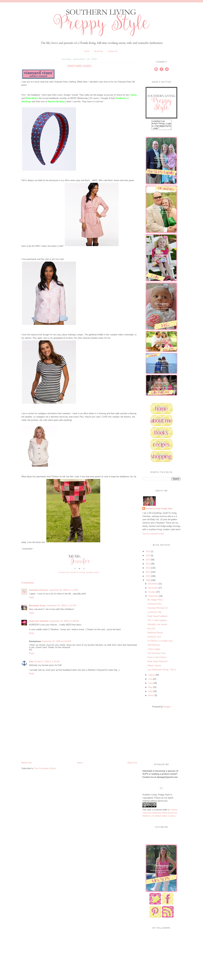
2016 (148, 551)
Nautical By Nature (57, 101)
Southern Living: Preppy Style (159, 508)
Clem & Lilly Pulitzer (156, 657)
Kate (31, 661)
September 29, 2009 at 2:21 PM (61, 605)
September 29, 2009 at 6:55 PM (56, 641)
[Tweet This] (79, 570)
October (152, 592)
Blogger (167, 706)
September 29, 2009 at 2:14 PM (63, 590)
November (153, 588)
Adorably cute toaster (157, 624)
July (150, 679)
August (151, 675)
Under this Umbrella (39, 621)
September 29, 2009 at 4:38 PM (64, 621)
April (150, 691)
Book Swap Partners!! (157, 661)
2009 (148, 580)
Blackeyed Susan (37, 605)
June (150, 683)
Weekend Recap (155, 632)
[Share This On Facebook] (75, 570)
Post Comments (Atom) (45, 768)
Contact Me (113, 51)
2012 (148, 568)
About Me (98, 51)
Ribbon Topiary (154, 665)
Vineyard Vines (154, 604)
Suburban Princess (38, 590)
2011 (148, 572)
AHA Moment (153, 645)
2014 (148, 559)
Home (86, 51)
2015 (148, 555)
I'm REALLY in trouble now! (160, 641)
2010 (148, 576)
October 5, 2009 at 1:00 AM (47, 661)
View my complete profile (153, 534)
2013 (148, 564)
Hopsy (134, 95)
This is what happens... (158, 620)
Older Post (132, 762)
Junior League (153, 649)
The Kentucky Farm (156, 653)
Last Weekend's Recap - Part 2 (161, 669)
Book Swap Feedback (157, 616)
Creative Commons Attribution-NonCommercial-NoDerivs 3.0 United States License (159, 812)
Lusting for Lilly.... (155, 612)
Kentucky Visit (154, 637)
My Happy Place (155, 599)
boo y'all (151, 628)
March (151, 695)
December (153, 584)
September (153, 596)
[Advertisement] (45, 739)
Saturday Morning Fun (157, 608)
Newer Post (26, 762)
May (150, 687)
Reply (31, 597)
